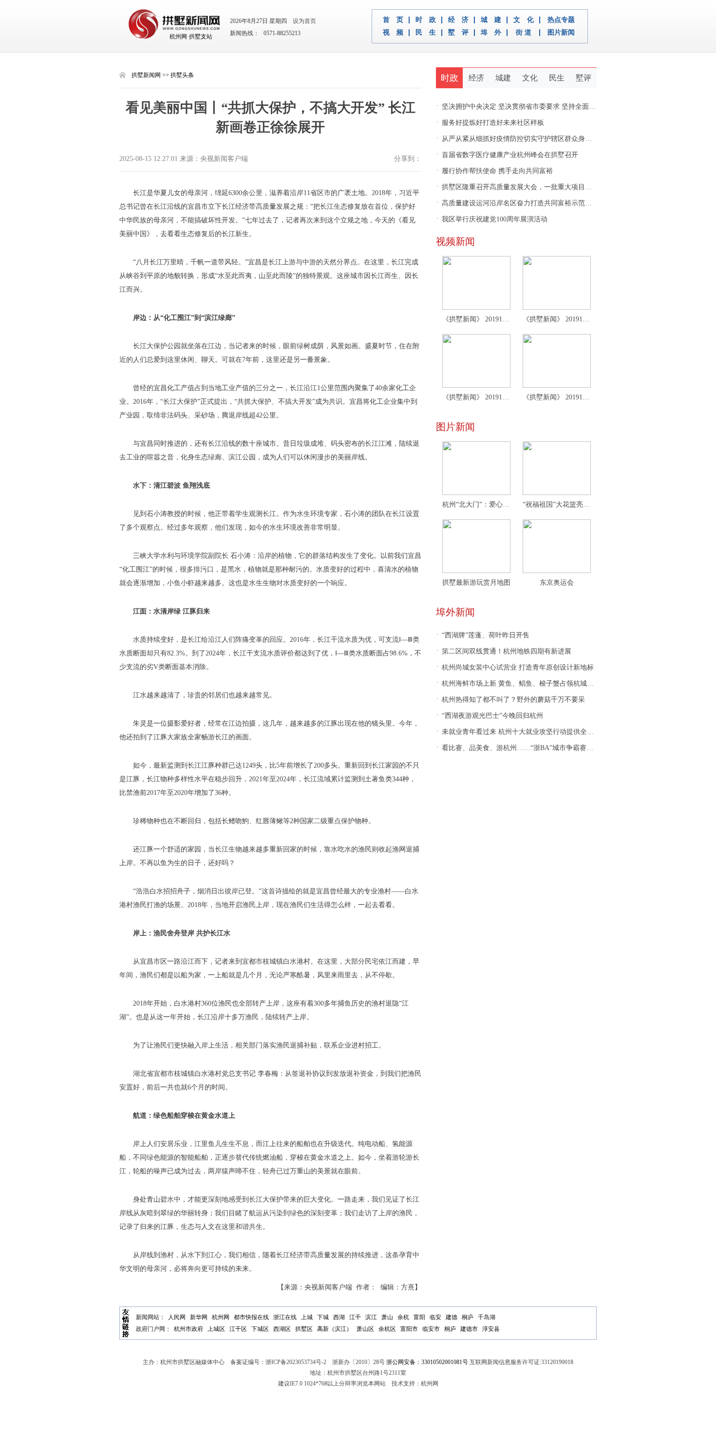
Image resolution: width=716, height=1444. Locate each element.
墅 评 (458, 32)
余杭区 (387, 1328)
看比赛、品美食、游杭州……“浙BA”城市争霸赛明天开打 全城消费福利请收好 (556, 748)
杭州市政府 (188, 1328)
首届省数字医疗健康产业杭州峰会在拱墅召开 (507, 154)
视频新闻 (455, 241)
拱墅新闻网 (146, 75)
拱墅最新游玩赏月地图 (476, 582)
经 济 (458, 20)
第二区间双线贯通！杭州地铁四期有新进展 (503, 651)
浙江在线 (285, 1317)
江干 (355, 1317)
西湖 (339, 1317)
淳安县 (491, 1328)
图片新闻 (561, 32)
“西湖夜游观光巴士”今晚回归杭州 (489, 715)
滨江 (371, 1317)
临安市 (431, 1328)
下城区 (260, 1328)
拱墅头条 (182, 75)
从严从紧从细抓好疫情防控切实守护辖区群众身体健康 (520, 138)
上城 (307, 1317)
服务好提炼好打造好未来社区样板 (490, 122)
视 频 (393, 32)
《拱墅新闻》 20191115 (557, 397)
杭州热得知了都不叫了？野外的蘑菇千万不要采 (510, 699)
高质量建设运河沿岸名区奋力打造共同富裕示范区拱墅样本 (527, 203)
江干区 (238, 1328)
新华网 (198, 1317)
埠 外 (491, 32)
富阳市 (409, 1328)
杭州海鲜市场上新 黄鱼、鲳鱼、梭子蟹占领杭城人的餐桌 (525, 683)
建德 (451, 1317)
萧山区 (365, 1328)
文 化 (523, 20)
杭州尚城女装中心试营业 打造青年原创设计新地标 (515, 667)
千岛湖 (486, 1317)
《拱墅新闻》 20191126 (476, 319)
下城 (323, 1317)
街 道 (523, 32)
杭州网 (220, 1317)
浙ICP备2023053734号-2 (295, 1362)
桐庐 (467, 1317)
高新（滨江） (334, 1328)
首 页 (393, 20)
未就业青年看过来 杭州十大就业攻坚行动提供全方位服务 (525, 731)
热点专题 (561, 20)
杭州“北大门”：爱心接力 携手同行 (476, 504)
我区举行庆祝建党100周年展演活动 (491, 219)
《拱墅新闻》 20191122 (557, 319)
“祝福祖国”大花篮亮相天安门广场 (557, 504)
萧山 (387, 1317)
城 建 (491, 20)
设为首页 (302, 21)
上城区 (216, 1328)
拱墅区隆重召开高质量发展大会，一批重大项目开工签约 (524, 187)
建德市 (469, 1328)
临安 (435, 1317)
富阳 (419, 1317)
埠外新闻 (455, 612)
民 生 (425, 32)
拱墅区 (304, 1328)
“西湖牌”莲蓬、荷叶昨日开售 (482, 635)
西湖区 (282, 1328)
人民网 (177, 1317)
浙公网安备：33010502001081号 (427, 1362)
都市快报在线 (251, 1317)
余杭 (403, 1317)
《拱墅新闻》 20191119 (476, 397)
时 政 (425, 20)
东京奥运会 (557, 582)
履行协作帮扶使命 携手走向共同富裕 (494, 171)
